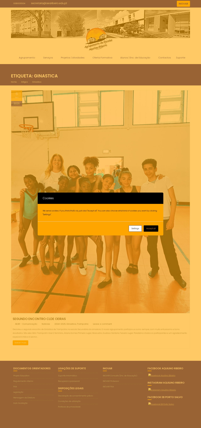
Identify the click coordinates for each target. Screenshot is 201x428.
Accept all (151, 228)
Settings (135, 228)
